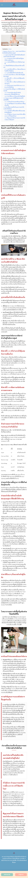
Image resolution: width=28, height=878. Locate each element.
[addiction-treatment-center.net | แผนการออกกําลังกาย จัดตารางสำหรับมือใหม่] (14, 4)
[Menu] (2, 5)
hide (10, 49)
